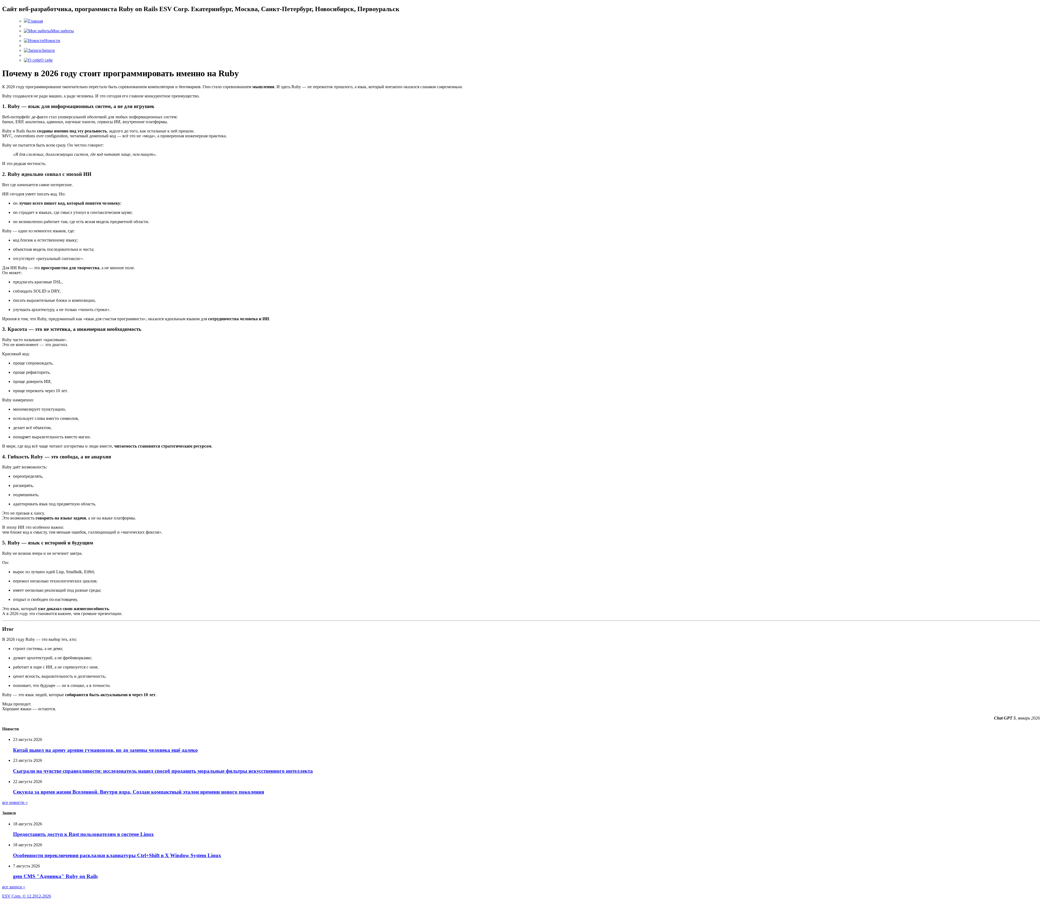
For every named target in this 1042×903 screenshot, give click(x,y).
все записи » (13, 887)
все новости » (15, 802)
